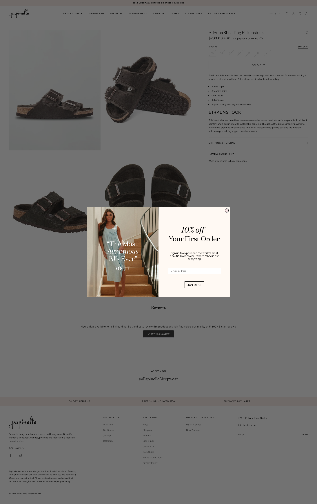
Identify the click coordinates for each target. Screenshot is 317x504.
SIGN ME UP (194, 285)
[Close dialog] (227, 210)
